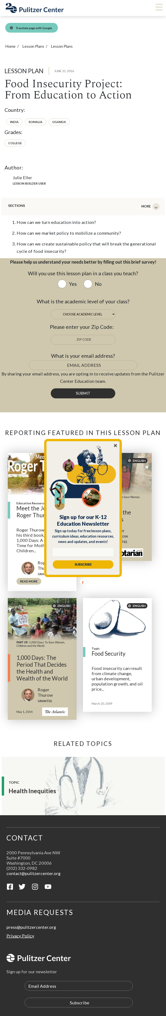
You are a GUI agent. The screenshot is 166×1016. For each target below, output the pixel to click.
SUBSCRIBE (83, 564)
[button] (83, 520)
